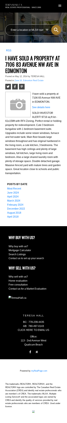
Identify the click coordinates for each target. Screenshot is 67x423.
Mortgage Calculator (20, 250)
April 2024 (13, 196)
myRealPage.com (39, 371)
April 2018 (13, 216)
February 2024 (15, 204)
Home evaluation (18, 280)
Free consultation (18, 284)
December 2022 (16, 208)
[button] (30, 351)
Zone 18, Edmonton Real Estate (28, 80)
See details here (41, 107)
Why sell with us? (18, 276)
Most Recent (14, 188)
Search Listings (17, 254)
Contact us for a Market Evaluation (27, 288)
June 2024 (13, 192)
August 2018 (14, 212)
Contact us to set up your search (26, 258)
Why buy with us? (18, 246)
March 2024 (13, 200)
